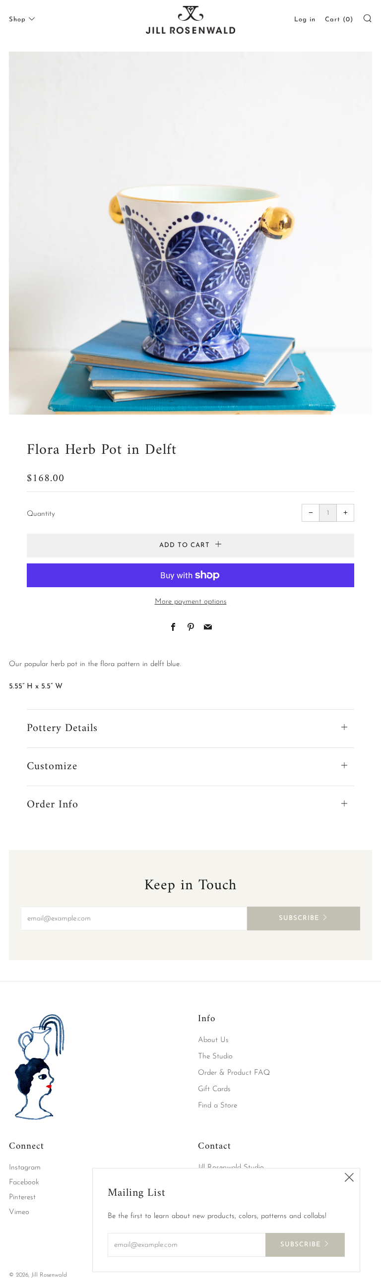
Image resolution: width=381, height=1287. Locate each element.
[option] (190, 233)
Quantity (41, 514)
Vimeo (19, 1212)
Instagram (25, 1167)
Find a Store (217, 1105)
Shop (17, 19)
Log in (305, 19)
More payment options (191, 602)
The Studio (215, 1056)
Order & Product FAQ (234, 1073)
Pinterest (22, 1197)
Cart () (339, 19)
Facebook (24, 1182)
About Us (213, 1040)
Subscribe (299, 918)
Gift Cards (214, 1089)
